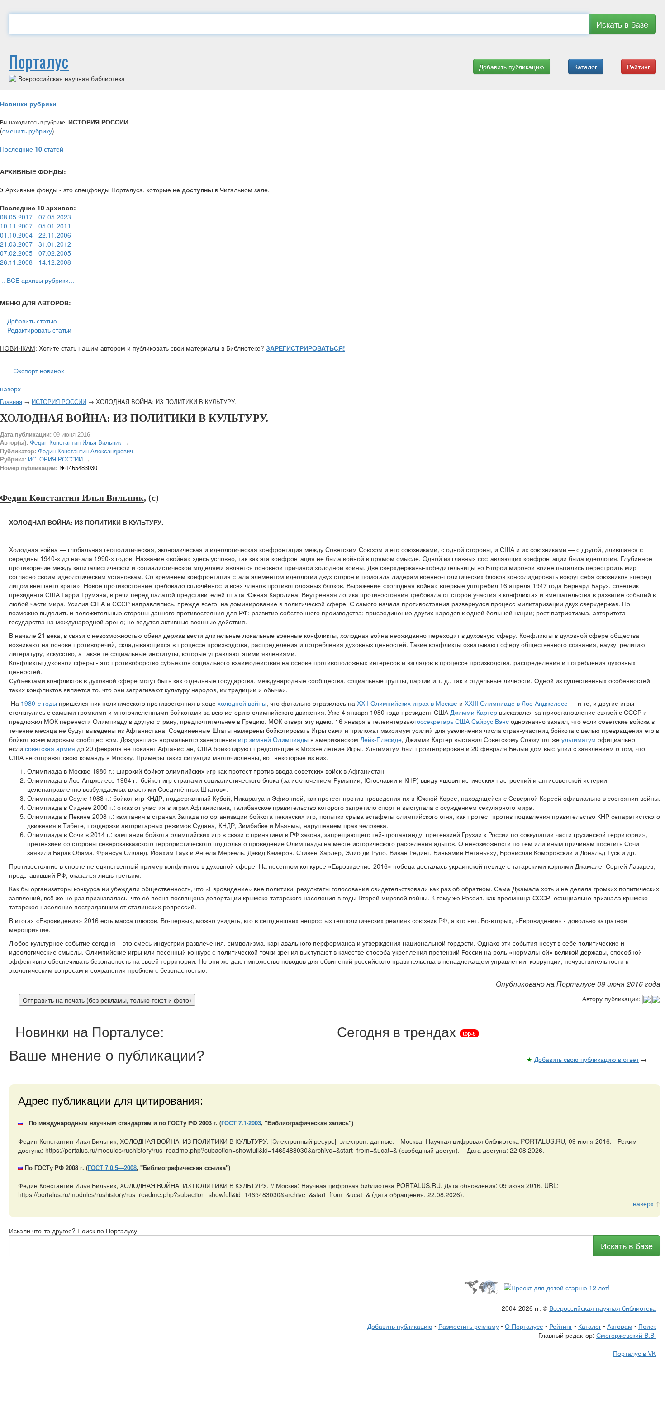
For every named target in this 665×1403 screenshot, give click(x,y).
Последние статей (31, 148)
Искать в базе (622, 24)
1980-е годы (39, 703)
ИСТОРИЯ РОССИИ (59, 401)
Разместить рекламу (468, 1326)
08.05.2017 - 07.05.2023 (35, 216)
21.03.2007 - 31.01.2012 (35, 243)
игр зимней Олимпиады (273, 739)
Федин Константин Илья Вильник (75, 442)
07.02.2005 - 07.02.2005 (35, 252)
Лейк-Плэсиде (381, 739)
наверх (10, 388)
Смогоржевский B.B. (626, 1335)
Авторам (619, 1326)
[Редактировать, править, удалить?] (651, 998)
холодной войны (242, 703)
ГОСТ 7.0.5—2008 (112, 1167)
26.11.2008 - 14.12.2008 (35, 261)
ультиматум (578, 739)
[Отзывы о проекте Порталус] (556, 1286)
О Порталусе (524, 1326)
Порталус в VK (634, 1353)
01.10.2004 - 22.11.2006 (35, 234)
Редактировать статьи (39, 329)
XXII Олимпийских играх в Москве (407, 703)
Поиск (647, 1326)
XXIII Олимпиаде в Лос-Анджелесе (516, 703)
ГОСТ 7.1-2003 (241, 1122)
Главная (11, 401)
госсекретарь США (442, 721)
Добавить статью (32, 320)
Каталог (585, 66)
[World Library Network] (481, 1286)
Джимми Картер (473, 712)
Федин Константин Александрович (85, 451)
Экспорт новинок (39, 370)
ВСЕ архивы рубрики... (40, 280)
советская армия (50, 748)
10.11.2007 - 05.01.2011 (35, 225)
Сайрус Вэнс (490, 721)
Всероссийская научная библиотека (602, 1308)
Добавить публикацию (511, 66)
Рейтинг (638, 66)
